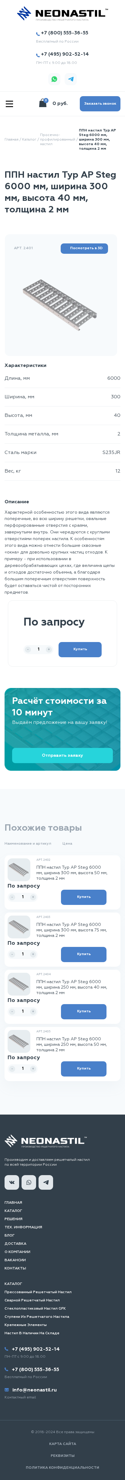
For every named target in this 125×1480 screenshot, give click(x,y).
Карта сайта (62, 1444)
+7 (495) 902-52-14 (65, 54)
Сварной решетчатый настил (32, 1300)
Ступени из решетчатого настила (37, 1317)
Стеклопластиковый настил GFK (35, 1309)
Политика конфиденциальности (62, 1468)
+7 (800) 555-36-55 (64, 33)
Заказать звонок (100, 104)
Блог (10, 1235)
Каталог (29, 139)
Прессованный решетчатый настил (38, 1292)
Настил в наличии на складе (32, 1333)
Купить (80, 649)
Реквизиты (63, 1456)
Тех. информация (23, 1227)
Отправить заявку (62, 755)
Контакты (15, 1268)
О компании (17, 1252)
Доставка (15, 1244)
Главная (12, 139)
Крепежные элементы (26, 1325)
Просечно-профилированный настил (57, 139)
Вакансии (15, 1260)
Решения (13, 1219)
